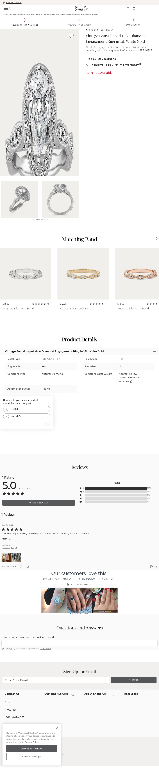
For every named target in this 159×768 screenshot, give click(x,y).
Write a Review (38, 503)
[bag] (134, 8)
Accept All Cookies (31, 748)
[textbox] (79, 643)
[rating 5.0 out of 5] (92, 30)
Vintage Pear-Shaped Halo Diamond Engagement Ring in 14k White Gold (116, 38)
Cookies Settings (31, 756)
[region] (31, 745)
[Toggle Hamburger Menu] (5, 8)
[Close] (56, 728)
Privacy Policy (32, 742)
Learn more (45, 648)
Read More (144, 49)
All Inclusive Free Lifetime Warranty (114, 64)
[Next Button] (155, 238)
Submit (133, 680)
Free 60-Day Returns (101, 58)
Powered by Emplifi (80, 614)
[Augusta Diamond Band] (25, 273)
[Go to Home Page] (81, 8)
